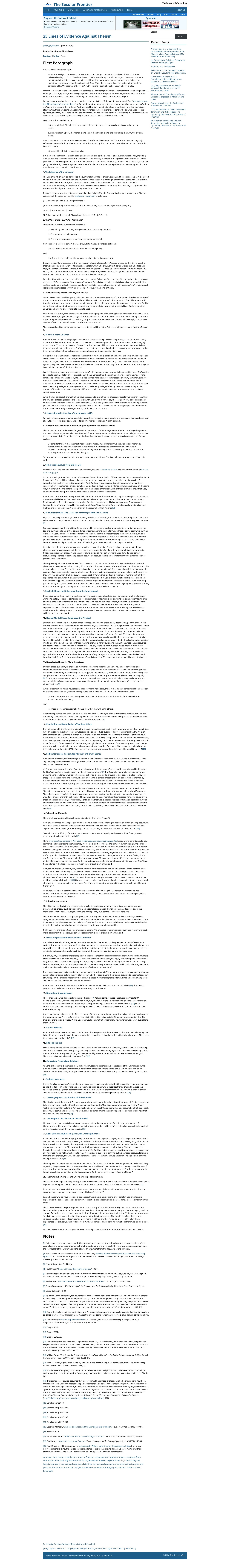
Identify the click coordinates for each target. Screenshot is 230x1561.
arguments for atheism (95, 1460)
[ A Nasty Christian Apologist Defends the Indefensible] (69, 1544)
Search (154, 32)
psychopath (68, 1467)
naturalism (120, 1464)
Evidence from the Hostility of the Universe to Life (69, 413)
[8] (44, 678)
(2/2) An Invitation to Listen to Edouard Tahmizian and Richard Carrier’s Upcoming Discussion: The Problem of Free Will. (168, 113)
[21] (72, 1038)
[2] (124, 339)
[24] (129, 1092)
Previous (47, 56)
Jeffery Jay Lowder (51, 45)
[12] (102, 772)
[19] (92, 998)
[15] (78, 836)
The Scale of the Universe (57, 334)
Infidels (150, 14)
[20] (133, 1003)
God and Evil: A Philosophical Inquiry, (74, 1269)
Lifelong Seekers (54, 1043)
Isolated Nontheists (55, 1079)
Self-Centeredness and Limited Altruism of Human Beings (73, 754)
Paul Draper (57, 1467)
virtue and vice (133, 1467)
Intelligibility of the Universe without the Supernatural (71, 591)
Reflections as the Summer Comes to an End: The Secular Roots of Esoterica (168, 71)
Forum (174, 14)
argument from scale (74, 1460)
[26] (84, 1129)
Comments (48, 1471)
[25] (71, 1113)
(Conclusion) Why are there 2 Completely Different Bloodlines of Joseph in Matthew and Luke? (166, 79)
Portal (182, 14)
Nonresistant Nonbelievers (59, 993)
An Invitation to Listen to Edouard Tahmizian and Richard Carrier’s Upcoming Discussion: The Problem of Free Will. (168, 124)
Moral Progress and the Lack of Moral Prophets (68, 937)
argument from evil (85, 1457)
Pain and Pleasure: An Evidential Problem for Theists (81, 1281)
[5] (113, 508)
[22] (88, 1056)
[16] (115, 841)
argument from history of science (110, 1457)
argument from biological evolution (59, 1457)
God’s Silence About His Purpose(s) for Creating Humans (73, 1133)
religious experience (84, 1467)
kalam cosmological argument (68, 1464)
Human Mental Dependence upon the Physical (68, 618)
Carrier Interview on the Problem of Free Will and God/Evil (167, 104)
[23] (44, 1074)
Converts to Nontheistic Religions (62, 1061)
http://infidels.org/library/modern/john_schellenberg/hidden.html (74, 1398)
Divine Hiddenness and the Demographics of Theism (88, 1426)
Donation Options (51, 27)
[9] (59, 684)
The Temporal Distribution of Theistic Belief (67, 1118)
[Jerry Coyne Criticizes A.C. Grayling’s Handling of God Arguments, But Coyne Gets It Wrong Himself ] (89, 1548)
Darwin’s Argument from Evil (72, 1319)
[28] (141, 1184)
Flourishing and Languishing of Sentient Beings (69, 724)
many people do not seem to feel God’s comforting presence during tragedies (81, 841)
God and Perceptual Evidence (72, 1441)
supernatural (100, 1467)
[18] (131, 985)
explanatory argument (85, 196)
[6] (44, 523)
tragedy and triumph (116, 1467)
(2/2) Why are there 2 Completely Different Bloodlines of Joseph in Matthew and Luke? (166, 88)
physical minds (113, 1460)
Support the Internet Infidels (60, 18)
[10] (103, 719)
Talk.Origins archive (108, 469)
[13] (50, 808)
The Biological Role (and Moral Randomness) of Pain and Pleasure (76, 512)
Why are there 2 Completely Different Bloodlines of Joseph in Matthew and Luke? (168, 97)
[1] (105, 188)
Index (56, 56)
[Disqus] (96, 1507)
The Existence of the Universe (59, 172)
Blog (159, 14)
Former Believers (54, 1027)
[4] (88, 452)
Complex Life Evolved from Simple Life (63, 465)
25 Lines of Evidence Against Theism (77, 36)
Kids (166, 14)
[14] (138, 828)
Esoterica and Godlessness (163, 66)
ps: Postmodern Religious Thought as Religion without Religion (168, 61)
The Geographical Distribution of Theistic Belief (69, 1097)
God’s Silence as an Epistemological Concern (84, 1436)
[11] (144, 749)
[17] (73, 880)
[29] (44, 1224)
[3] (91, 402)
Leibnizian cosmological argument (98, 1464)
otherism (130, 1464)
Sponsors (151, 18)
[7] (107, 672)
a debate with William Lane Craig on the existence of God (104, 1446)
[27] (64, 1158)
